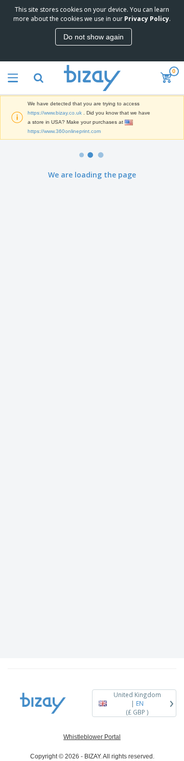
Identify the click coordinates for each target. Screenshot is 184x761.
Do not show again (93, 37)
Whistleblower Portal (92, 737)
